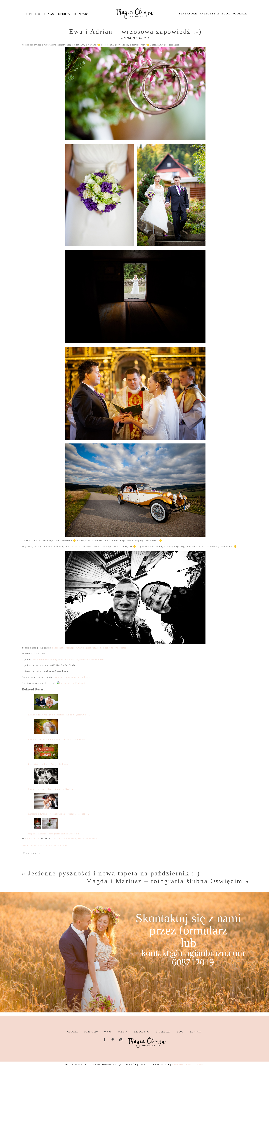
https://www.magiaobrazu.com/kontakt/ (82, 659)
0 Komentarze (45, 846)
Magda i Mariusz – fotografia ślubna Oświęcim (164, 881)
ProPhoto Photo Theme (188, 1064)
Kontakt (81, 14)
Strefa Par (188, 13)
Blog (226, 13)
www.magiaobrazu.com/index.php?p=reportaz (101, 648)
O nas (49, 14)
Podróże (240, 13)
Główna (72, 1032)
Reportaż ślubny (87, 839)
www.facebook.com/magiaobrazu (72, 677)
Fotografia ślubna (65, 839)
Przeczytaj (209, 13)
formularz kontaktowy (46, 659)
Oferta (64, 14)
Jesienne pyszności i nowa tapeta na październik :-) (114, 873)
